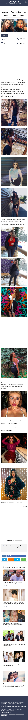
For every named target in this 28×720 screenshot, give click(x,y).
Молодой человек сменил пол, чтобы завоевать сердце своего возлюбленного (13, 624)
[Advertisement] (14, 62)
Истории (5, 35)
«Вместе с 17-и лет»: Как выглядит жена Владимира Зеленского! (13, 664)
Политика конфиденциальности (8, 714)
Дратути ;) (14, 2)
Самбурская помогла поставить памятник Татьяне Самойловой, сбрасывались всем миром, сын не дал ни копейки (13, 603)
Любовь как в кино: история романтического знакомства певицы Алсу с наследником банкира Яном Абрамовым (14, 685)
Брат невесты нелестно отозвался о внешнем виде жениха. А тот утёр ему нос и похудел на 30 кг (14, 644)
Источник (24, 506)
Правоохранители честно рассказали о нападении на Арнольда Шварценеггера (13, 583)
